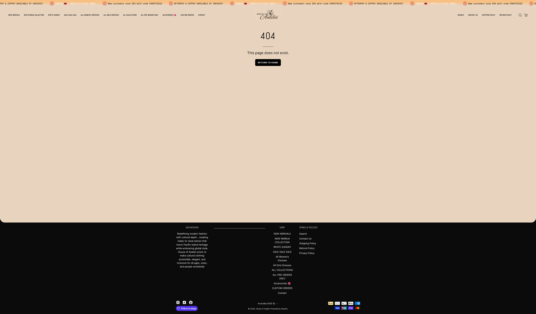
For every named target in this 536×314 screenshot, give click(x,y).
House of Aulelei (263, 309)
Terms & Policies (308, 227)
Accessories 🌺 (282, 283)
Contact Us (305, 238)
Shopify (284, 309)
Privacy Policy (306, 253)
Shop (282, 227)
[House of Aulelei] (268, 15)
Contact (282, 293)
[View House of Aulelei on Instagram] (178, 302)
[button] (90, 15)
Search (303, 233)
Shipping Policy (307, 243)
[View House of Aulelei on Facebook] (191, 302)
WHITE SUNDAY (282, 247)
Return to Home (268, 62)
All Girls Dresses (282, 265)
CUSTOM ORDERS (282, 288)
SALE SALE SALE (282, 251)
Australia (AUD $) (266, 303)
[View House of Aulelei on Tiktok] (184, 302)
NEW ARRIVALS (282, 233)
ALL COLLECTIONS (282, 270)
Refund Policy (306, 248)
